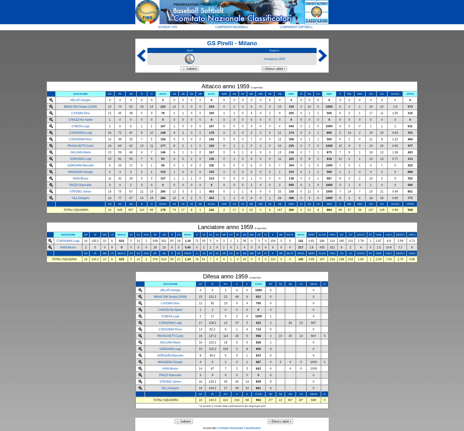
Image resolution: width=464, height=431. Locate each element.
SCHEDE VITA (167, 27)
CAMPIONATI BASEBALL (232, 27)
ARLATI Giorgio (80, 100)
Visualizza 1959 (274, 59)
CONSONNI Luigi (80, 132)
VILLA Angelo (80, 198)
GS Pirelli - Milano (232, 43)
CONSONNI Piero (80, 139)
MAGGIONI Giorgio (80, 172)
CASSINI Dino (80, 113)
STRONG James (80, 191)
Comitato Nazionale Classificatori (239, 428)
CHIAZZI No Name (80, 119)
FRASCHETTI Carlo (80, 146)
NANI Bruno (80, 178)
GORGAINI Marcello (80, 165)
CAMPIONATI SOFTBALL (296, 27)
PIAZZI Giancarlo (80, 185)
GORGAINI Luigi (80, 159)
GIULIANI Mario (80, 152)
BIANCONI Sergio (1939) (80, 106)
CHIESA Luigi (80, 126)
